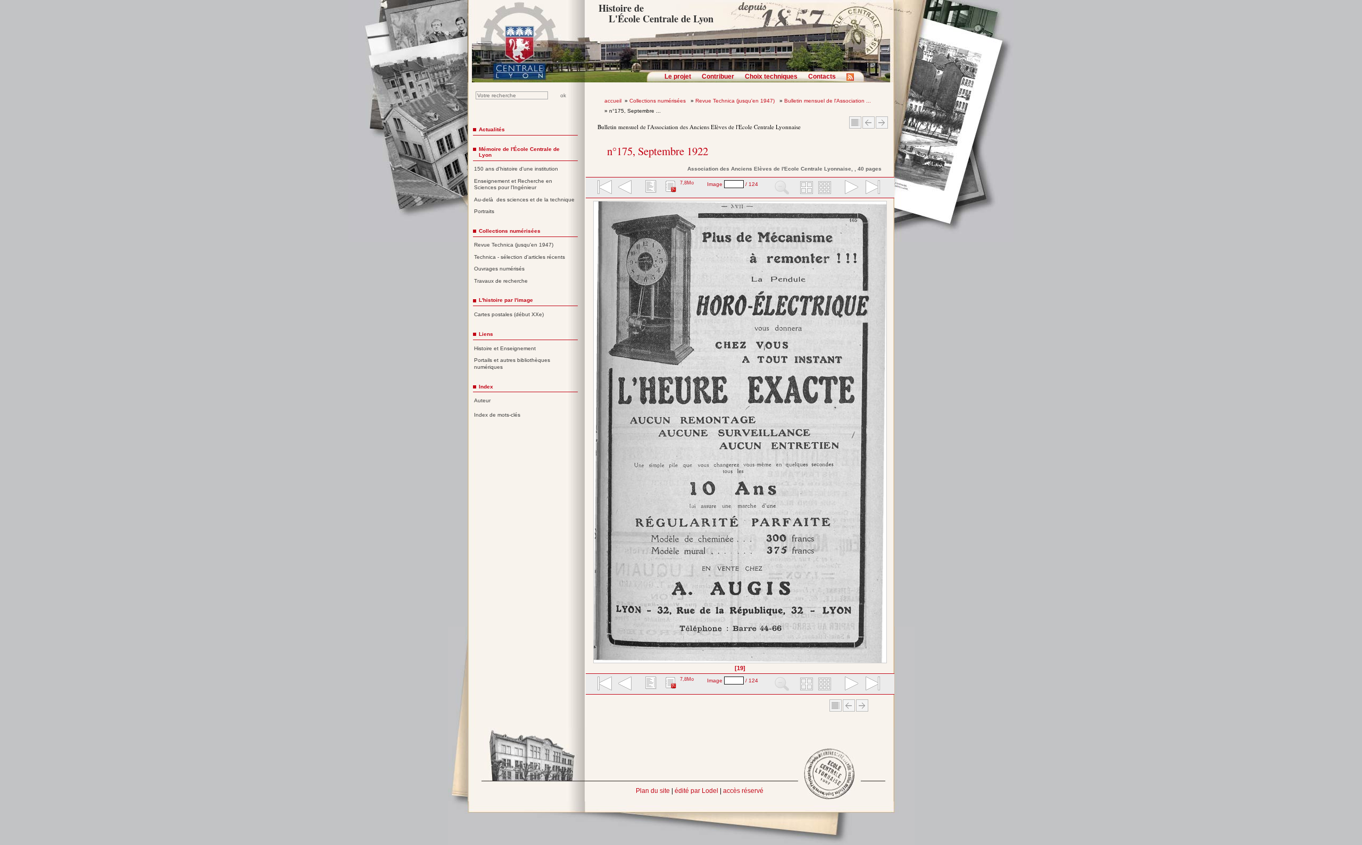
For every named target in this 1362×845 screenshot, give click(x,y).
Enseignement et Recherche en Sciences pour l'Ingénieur (513, 184)
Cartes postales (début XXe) (509, 314)
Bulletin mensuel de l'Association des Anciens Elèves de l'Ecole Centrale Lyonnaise (699, 127)
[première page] (603, 188)
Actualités (492, 129)
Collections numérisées (658, 101)
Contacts (822, 76)
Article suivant (882, 122)
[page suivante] (849, 188)
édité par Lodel (696, 791)
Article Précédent (868, 122)
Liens (486, 334)
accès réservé (743, 791)
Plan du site (653, 791)
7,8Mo (687, 182)
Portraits (484, 211)
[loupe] (782, 188)
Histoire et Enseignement (505, 348)
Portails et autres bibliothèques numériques (512, 363)
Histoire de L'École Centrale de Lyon (656, 13)
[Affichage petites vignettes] (826, 188)
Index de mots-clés (497, 415)
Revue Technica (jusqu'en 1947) (735, 101)
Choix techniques (771, 76)
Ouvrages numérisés (499, 269)
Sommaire (855, 122)
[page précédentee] (625, 188)
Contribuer (718, 76)
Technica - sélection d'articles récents (519, 257)
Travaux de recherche (501, 281)
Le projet (678, 76)
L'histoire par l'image (506, 300)
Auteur (482, 400)
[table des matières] (649, 188)
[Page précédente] (597, 435)
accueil (612, 101)
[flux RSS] (852, 80)
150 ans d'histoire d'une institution (516, 169)
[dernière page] (869, 188)
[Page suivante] (884, 435)
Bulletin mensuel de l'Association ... (827, 101)
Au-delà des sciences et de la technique (524, 199)
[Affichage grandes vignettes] (805, 188)
